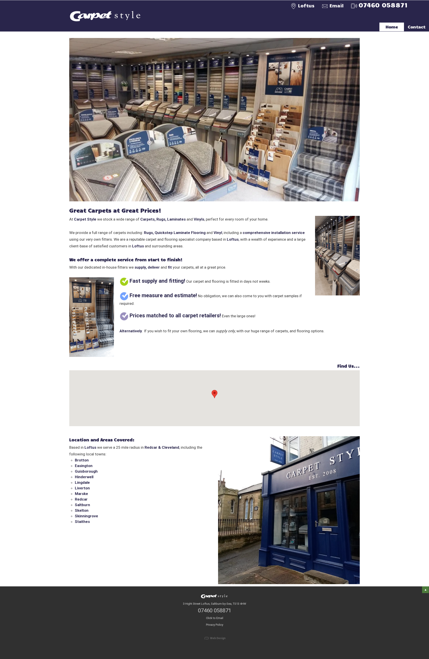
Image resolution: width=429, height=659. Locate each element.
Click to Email (214, 618)
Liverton (82, 488)
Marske (81, 493)
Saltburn (82, 505)
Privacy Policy (214, 624)
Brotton (82, 460)
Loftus (306, 5)
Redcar (81, 499)
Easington (84, 465)
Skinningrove (86, 516)
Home (392, 26)
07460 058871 (214, 610)
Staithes (82, 521)
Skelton (81, 510)
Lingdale (82, 482)
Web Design (217, 638)
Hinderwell (84, 477)
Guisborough (86, 471)
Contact (416, 26)
